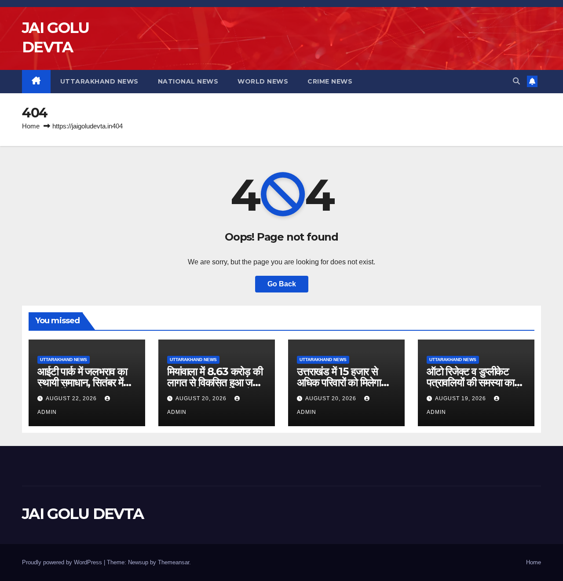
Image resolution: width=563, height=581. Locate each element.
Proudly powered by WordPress (63, 562)
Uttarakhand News (99, 81)
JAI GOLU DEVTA (82, 513)
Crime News (329, 81)
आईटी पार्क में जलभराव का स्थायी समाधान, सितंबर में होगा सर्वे (82, 382)
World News (263, 81)
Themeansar (173, 562)
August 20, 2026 (201, 398)
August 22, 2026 (72, 398)
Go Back (281, 284)
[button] (516, 81)
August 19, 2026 (461, 398)
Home (31, 126)
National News (188, 81)
